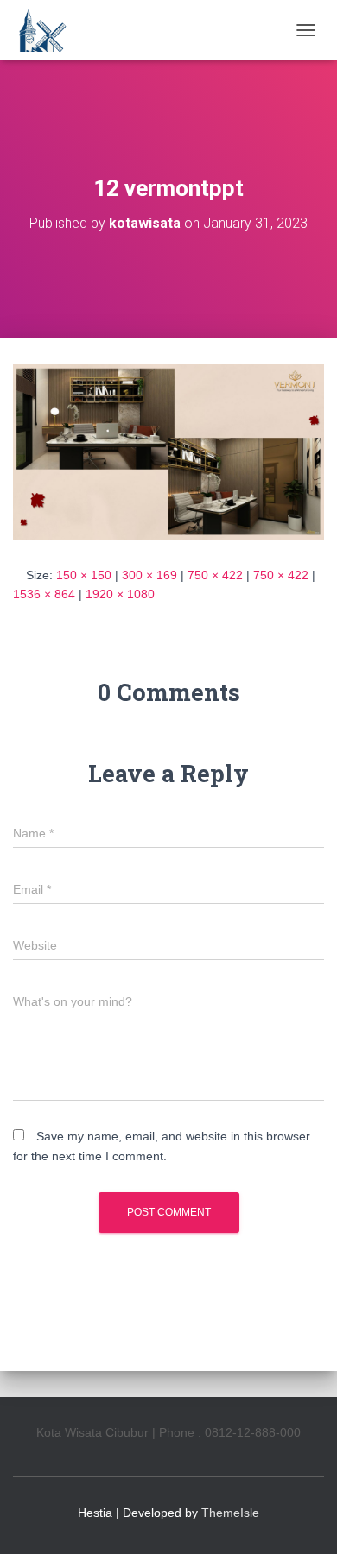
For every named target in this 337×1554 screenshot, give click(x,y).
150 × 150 (83, 575)
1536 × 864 (44, 594)
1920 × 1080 (120, 594)
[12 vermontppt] (168, 451)
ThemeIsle (230, 1512)
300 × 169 (149, 575)
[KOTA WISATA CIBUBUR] (47, 30)
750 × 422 (215, 575)
